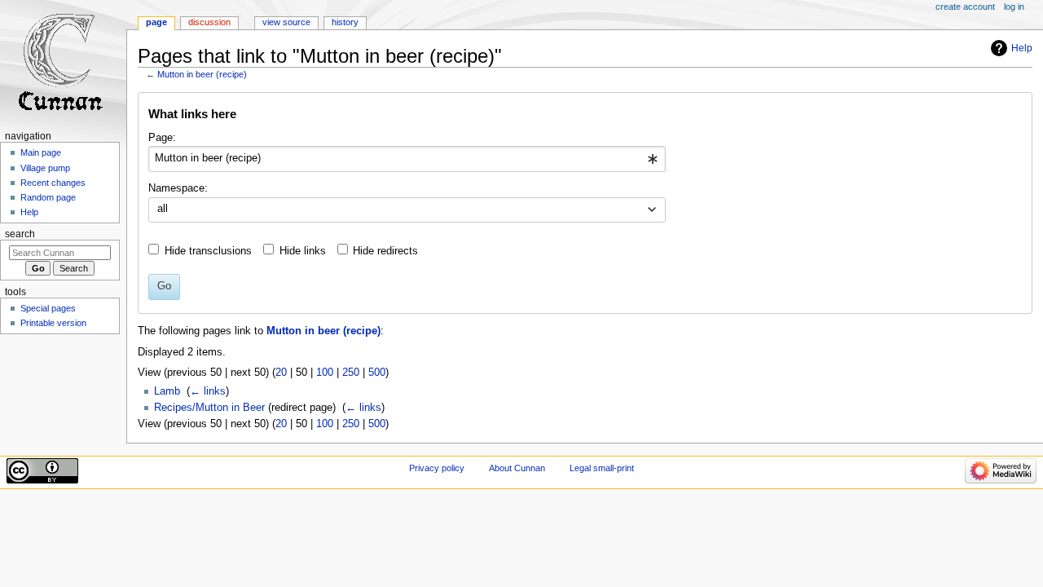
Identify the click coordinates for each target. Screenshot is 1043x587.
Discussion (209, 22)
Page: (162, 137)
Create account (965, 6)
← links (208, 391)
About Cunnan (517, 468)
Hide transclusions (208, 251)
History (345, 22)
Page (156, 22)
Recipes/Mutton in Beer (209, 407)
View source (286, 22)
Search (20, 234)
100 (324, 372)
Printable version (53, 323)
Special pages (48, 308)
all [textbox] (162, 208)
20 (281, 372)
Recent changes (53, 183)
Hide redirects (385, 251)
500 (376, 372)
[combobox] (407, 159)
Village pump (45, 168)
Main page (40, 152)
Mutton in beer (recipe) (202, 74)
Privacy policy (436, 468)
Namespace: (178, 188)
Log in (1014, 6)
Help (1021, 48)
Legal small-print (602, 468)
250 (350, 372)
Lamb (167, 391)
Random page (48, 197)
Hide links (302, 251)
